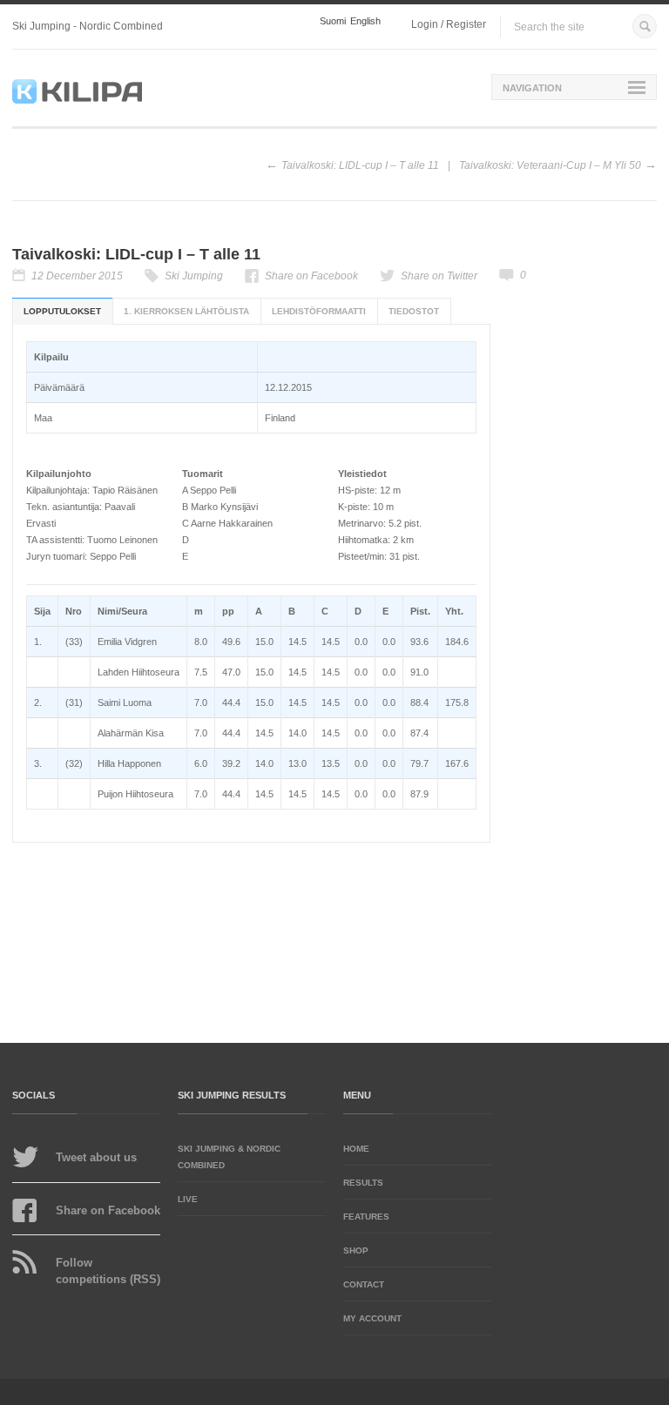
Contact (363, 1284)
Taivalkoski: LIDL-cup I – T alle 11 (360, 165)
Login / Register (448, 24)
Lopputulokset (62, 311)
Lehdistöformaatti (319, 311)
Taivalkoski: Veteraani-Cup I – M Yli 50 (550, 165)
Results (363, 1182)
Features (366, 1216)
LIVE (188, 1199)
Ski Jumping (194, 276)
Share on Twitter (439, 276)
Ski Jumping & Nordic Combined (229, 1157)
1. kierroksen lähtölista (186, 311)
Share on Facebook (311, 276)
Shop (355, 1250)
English (365, 21)
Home (356, 1148)
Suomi (333, 21)
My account (372, 1318)
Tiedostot (414, 311)
